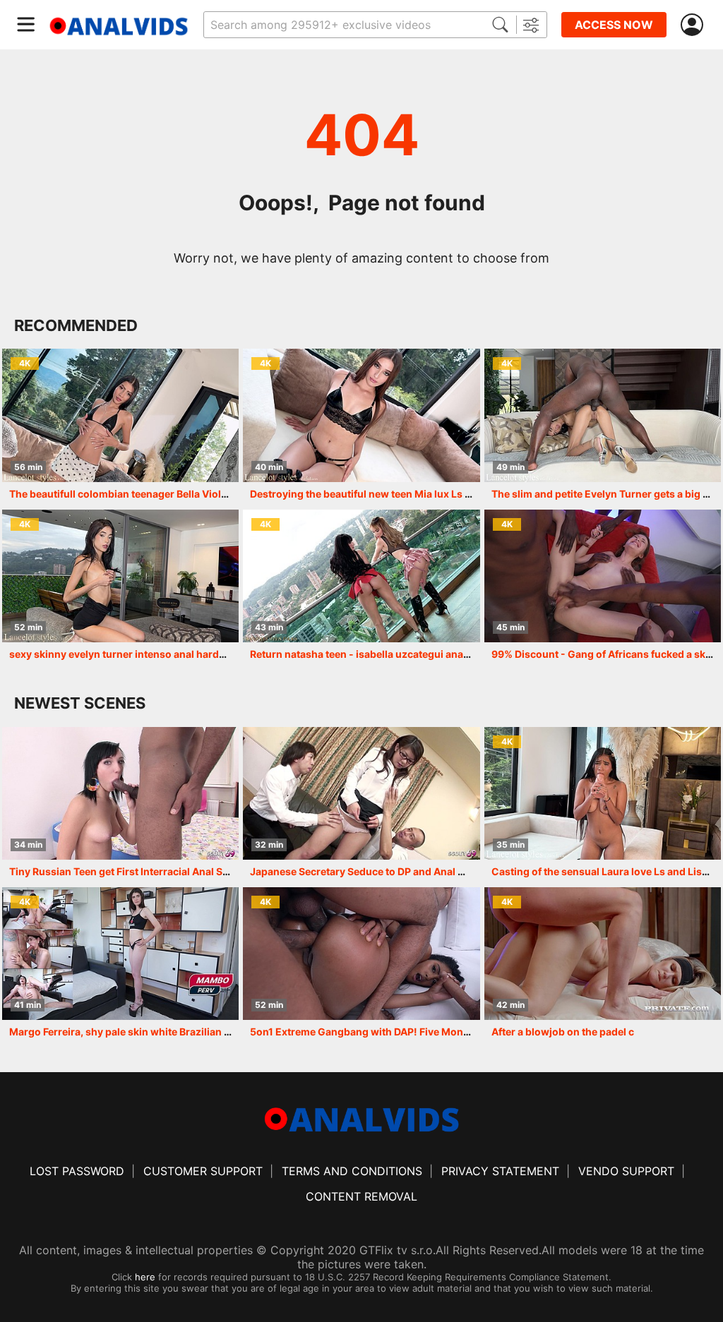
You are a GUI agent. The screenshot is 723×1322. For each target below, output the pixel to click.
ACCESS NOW (614, 25)
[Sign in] (695, 25)
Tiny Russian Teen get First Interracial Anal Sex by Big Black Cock (165, 871)
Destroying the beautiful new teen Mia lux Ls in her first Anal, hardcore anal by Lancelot (459, 494)
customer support (203, 1171)
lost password (77, 1171)
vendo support (626, 1171)
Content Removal (361, 1196)
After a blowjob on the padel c (562, 1032)
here (145, 1276)
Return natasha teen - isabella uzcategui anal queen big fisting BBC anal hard (434, 654)
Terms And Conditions (352, 1171)
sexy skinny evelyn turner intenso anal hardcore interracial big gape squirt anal (199, 654)
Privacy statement (500, 1171)
